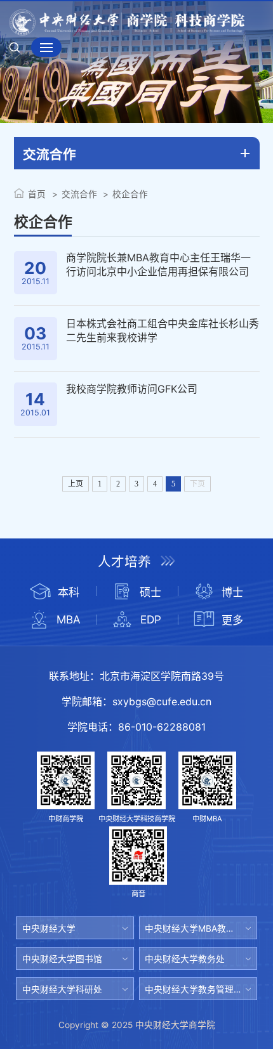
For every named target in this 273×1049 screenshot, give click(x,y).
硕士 (150, 592)
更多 (232, 620)
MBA (69, 619)
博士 (232, 592)
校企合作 (130, 194)
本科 (68, 592)
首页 (37, 194)
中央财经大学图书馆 (62, 959)
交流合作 (79, 194)
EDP (150, 619)
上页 (75, 483)
